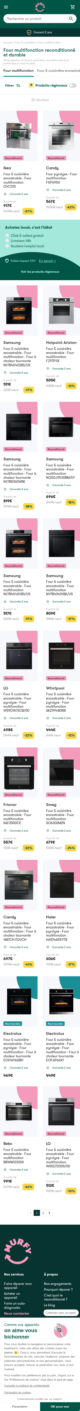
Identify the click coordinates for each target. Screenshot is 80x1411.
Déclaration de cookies (17, 1392)
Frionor (10, 804)
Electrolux (12, 1033)
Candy (9, 917)
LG (5, 688)
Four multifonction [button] (49, 42)
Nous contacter (16, 1313)
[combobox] (40, 18)
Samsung (11, 342)
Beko (7, 1143)
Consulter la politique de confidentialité (26, 1385)
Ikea (7, 167)
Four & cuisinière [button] (25, 42)
